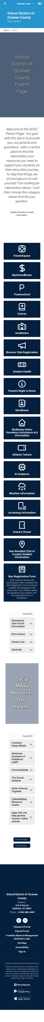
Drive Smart (18, 634)
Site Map (22, 943)
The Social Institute (17, 779)
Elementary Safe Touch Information (18, 623)
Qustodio (17, 649)
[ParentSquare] (22, 985)
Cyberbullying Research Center (19, 802)
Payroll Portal (22, 931)
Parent (6, 30)
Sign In (22, 951)
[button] (25, 3)
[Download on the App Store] (22, 998)
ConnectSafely (20, 770)
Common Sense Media (19, 744)
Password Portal (22, 927)
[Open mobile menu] (5, 3)
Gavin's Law (18, 641)
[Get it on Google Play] (22, 991)
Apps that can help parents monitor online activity (20, 817)
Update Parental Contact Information (22, 213)
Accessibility (22, 947)
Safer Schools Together (20, 790)
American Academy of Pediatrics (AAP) (18, 758)
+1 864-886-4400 (25, 912)
